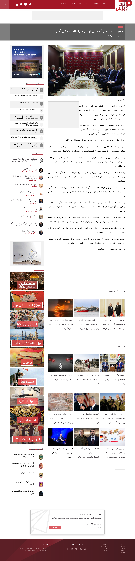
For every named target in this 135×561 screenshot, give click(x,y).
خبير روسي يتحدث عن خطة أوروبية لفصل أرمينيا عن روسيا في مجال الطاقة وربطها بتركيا (114, 324)
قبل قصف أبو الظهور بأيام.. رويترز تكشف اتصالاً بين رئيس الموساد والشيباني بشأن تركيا (88, 453)
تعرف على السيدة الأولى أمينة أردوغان (24, 483)
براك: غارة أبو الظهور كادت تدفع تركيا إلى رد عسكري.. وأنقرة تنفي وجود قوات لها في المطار (60, 418)
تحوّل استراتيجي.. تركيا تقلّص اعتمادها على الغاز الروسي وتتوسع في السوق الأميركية (88, 324)
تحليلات (95, 3)
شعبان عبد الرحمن (31, 233)
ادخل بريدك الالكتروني (94, 524)
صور (47, 3)
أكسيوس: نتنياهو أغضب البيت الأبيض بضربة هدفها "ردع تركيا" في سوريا (88, 418)
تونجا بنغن (34, 186)
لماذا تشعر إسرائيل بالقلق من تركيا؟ (26, 109)
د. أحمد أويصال (32, 217)
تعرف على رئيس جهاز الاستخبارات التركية (23, 492)
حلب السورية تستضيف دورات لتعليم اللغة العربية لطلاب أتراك (24, 89)
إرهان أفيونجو (33, 180)
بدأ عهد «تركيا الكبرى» (30, 169)
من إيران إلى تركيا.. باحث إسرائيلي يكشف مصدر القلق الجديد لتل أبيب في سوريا (114, 453)
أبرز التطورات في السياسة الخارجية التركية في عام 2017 (22, 465)
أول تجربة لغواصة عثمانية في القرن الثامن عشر (26, 131)
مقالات (73, 3)
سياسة (111, 3)
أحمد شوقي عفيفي (31, 211)
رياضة (88, 3)
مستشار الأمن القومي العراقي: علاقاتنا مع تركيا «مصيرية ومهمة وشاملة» (113, 379)
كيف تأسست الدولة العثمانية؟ (28, 102)
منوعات (55, 3)
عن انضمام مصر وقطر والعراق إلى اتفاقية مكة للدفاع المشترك (24, 138)
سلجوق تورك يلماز (31, 195)
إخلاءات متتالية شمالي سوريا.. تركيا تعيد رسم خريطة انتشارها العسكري (87, 379)
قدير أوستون (33, 203)
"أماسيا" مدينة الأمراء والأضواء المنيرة (26, 95)
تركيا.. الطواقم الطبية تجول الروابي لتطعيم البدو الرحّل (26, 124)
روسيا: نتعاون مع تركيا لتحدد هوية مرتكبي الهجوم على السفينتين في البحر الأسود (60, 324)
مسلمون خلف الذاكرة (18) (28, 231)
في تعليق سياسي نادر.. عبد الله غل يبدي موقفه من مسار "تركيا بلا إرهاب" (60, 453)
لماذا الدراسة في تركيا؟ (26, 472)
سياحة (81, 3)
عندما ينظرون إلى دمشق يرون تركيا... (25, 184)
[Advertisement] (63, 114)
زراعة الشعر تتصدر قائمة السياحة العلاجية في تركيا (23, 455)
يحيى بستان (33, 165)
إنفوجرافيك (64, 3)
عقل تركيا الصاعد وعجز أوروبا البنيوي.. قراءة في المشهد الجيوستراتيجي (25, 145)
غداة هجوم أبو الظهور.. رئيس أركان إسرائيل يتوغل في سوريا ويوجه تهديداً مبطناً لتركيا (114, 418)
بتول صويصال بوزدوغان (29, 171)
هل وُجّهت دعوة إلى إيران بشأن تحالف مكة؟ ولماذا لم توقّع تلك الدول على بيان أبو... (24, 161)
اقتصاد (103, 3)
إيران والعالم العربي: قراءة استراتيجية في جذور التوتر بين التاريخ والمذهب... (24, 117)
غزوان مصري (32, 227)
